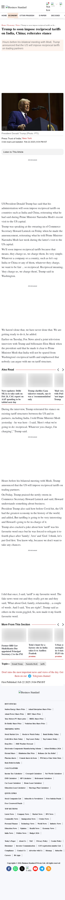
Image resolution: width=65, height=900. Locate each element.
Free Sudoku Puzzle (53, 799)
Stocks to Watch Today (31, 734)
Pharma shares (10, 758)
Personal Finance (11, 824)
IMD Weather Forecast (24, 744)
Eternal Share (10, 753)
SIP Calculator (25, 778)
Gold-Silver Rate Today (14, 739)
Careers (8, 855)
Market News (37, 814)
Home (4, 15)
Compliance (9, 850)
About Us (22, 841)
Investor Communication (25, 846)
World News (42, 824)
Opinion (23, 828)
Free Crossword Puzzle (13, 803)
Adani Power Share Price (14, 714)
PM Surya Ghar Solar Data (50, 758)
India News (9, 833)
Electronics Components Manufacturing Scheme (23, 748)
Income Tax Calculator (13, 773)
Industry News (55, 824)
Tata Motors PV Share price (15, 719)
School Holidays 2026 (52, 748)
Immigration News (28, 819)
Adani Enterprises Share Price (39, 709)
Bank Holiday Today (51, 734)
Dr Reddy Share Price (13, 723)
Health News (34, 828)
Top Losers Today (33, 739)
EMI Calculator (11, 778)
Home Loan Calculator (33, 783)
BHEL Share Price (37, 719)
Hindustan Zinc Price (27, 753)
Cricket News (44, 819)
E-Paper (42, 15)
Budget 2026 (34, 833)
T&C (31, 841)
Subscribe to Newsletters (33, 799)
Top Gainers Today (50, 739)
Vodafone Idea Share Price (35, 723)
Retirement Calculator (43, 778)
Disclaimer (9, 846)
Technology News (27, 824)
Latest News (9, 814)
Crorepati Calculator (34, 773)
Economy (12, 15)
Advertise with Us (35, 850)
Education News (11, 828)
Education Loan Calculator (15, 788)
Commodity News (11, 819)
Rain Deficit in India (12, 763)
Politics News (21, 833)
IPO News (49, 814)
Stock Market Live (12, 734)
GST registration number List (49, 846)
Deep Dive (8, 744)
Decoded (55, 15)
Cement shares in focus (28, 758)
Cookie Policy (56, 841)
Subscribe (58, 850)
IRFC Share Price (34, 714)
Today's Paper (10, 841)
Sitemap (49, 850)
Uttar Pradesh (27, 15)
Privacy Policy (42, 841)
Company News (23, 814)
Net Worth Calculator (53, 773)
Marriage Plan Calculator (39, 788)
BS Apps (17, 855)
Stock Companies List (13, 799)
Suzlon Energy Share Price (15, 709)
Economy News (48, 828)
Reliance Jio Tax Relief (47, 753)
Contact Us (21, 850)
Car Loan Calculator (13, 783)
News (18, 25)
